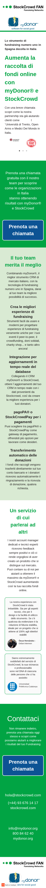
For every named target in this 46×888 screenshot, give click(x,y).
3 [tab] (26, 151)
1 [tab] (19, 151)
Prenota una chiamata (23, 230)
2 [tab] (23, 151)
